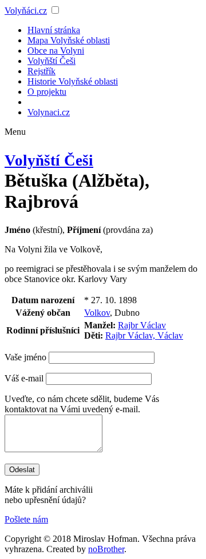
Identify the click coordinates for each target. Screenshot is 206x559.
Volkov (97, 312)
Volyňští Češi (51, 61)
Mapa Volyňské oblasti (68, 40)
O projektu (46, 91)
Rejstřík (41, 71)
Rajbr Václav (142, 325)
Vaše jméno (25, 357)
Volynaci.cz (48, 112)
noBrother (106, 549)
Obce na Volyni (55, 50)
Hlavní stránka (53, 30)
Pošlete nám (26, 519)
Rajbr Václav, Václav (144, 335)
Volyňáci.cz (26, 10)
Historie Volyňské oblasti (72, 81)
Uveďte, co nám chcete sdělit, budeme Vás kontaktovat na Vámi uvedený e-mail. (82, 404)
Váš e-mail (24, 378)
